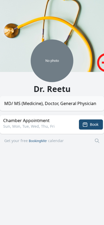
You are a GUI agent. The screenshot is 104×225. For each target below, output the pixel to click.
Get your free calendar (34, 140)
